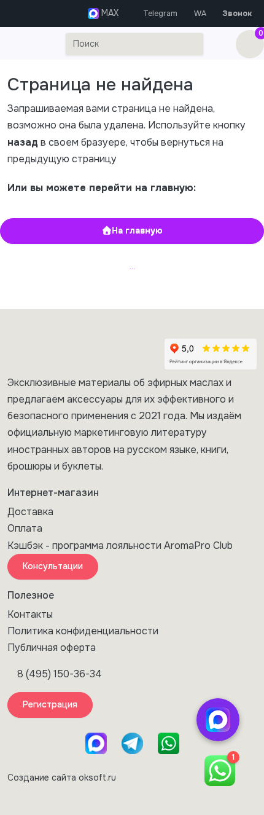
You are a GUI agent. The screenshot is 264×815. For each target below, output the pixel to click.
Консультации (53, 566)
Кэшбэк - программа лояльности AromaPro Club (120, 545)
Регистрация (50, 704)
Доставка (30, 511)
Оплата (24, 528)
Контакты (30, 614)
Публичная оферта (51, 647)
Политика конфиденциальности (82, 630)
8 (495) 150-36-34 (59, 673)
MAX (108, 12)
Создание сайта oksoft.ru (61, 777)
